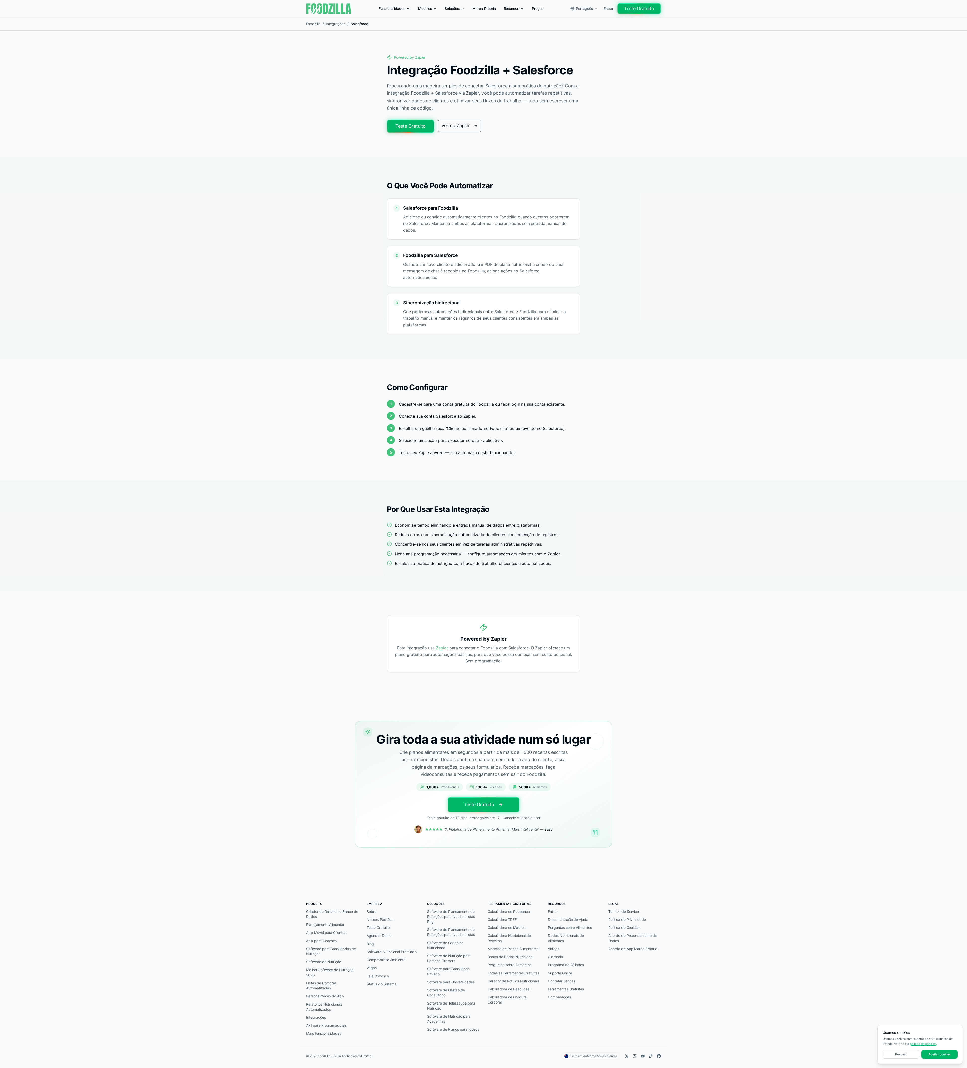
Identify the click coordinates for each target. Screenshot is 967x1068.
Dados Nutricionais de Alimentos (566, 938)
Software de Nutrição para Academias (449, 1018)
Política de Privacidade (627, 919)
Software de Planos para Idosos (453, 1029)
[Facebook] (659, 1056)
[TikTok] (651, 1056)
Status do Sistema (381, 984)
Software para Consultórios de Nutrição (331, 951)
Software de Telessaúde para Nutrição (451, 1005)
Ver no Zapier (455, 125)
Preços (537, 8)
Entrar (608, 8)
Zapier (442, 647)
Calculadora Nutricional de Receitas (509, 938)
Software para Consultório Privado (448, 971)
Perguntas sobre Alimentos (509, 965)
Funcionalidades (391, 8)
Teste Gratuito (639, 8)
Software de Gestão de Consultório (446, 992)
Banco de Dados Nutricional (510, 957)
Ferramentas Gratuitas (566, 989)
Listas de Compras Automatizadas (321, 985)
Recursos (512, 8)
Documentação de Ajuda (568, 919)
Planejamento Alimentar (325, 924)
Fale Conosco (378, 976)
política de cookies (923, 1044)
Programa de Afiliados (566, 965)
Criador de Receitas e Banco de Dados (332, 914)
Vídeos (553, 949)
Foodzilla (313, 24)
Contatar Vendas (561, 981)
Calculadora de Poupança (509, 911)
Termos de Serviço (623, 911)
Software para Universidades (451, 982)
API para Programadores (326, 1025)
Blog (370, 944)
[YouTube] (643, 1056)
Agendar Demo (379, 935)
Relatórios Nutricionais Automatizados (324, 1006)
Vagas (372, 968)
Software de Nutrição (323, 962)
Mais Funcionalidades (323, 1033)
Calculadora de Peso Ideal (509, 989)
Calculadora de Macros (506, 927)
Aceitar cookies (939, 1054)
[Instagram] (635, 1056)
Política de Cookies (623, 927)
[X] (627, 1056)
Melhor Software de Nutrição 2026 (329, 972)
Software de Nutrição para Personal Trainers (449, 958)
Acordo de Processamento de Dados (632, 938)
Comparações (559, 997)
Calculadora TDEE (502, 919)
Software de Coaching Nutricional (445, 945)
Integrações (336, 24)
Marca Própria (484, 8)
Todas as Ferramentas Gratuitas (513, 973)
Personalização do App (325, 996)
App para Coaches (321, 940)
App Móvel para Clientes (326, 932)
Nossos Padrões (380, 919)
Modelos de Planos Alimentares (513, 949)
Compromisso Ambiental (386, 960)
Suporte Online (560, 973)
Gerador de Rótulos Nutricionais (513, 981)
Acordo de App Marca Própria (632, 949)
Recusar (901, 1054)
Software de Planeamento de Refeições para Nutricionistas (451, 932)
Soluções (452, 8)
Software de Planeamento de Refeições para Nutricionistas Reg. (451, 916)
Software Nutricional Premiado (392, 952)
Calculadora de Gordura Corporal (507, 999)
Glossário (555, 957)
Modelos (425, 8)
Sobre (371, 911)
